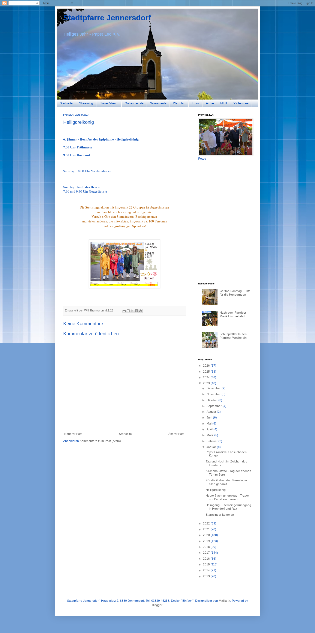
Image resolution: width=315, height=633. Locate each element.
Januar (212, 447)
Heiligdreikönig (216, 489)
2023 (207, 383)
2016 (207, 558)
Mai (209, 423)
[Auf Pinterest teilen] (140, 311)
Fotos (196, 103)
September (214, 406)
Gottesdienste (134, 103)
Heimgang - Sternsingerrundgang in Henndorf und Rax (228, 506)
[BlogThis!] (128, 311)
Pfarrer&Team (108, 103)
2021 (207, 529)
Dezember (214, 388)
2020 (207, 535)
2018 (207, 546)
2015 (207, 564)
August (212, 411)
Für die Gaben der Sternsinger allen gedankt (226, 482)
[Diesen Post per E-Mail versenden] (124, 311)
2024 (207, 377)
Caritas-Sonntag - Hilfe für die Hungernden (235, 292)
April (210, 429)
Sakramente (158, 103)
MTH (223, 103)
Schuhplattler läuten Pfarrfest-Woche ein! (234, 335)
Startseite (66, 103)
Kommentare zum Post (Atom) (100, 441)
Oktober (212, 400)
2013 (207, 576)
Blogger (157, 605)
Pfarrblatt (179, 103)
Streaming (86, 103)
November (214, 394)
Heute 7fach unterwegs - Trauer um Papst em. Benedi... (227, 497)
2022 (207, 523)
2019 (207, 541)
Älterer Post (176, 433)
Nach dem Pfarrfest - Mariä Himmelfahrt (234, 314)
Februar (212, 441)
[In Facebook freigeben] (136, 311)
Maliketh (224, 600)
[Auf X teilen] (132, 311)
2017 (207, 552)
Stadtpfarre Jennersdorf (107, 17)
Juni (210, 417)
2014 (207, 570)
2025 (207, 371)
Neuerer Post (73, 433)
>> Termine (241, 103)
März (210, 435)
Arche (210, 103)
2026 (207, 365)
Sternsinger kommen (220, 514)
